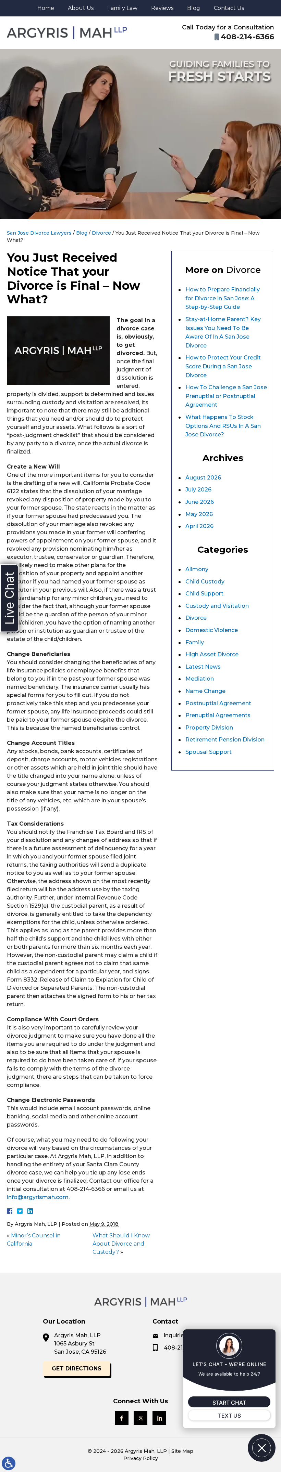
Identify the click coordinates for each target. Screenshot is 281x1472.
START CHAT (229, 1402)
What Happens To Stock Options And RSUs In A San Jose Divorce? (223, 426)
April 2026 (199, 526)
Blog (193, 8)
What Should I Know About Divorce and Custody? (121, 1243)
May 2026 (199, 514)
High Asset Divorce (212, 654)
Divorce (101, 233)
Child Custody (204, 581)
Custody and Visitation (217, 606)
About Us (81, 8)
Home (45, 8)
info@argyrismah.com (38, 1197)
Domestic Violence (211, 630)
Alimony (196, 569)
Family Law (122, 8)
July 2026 (198, 489)
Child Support (204, 593)
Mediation (199, 678)
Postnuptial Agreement (218, 703)
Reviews (162, 8)
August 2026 (203, 477)
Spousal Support (208, 752)
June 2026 (199, 502)
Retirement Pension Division (225, 739)
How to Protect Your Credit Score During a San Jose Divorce (223, 366)
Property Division (209, 727)
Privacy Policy (140, 1458)
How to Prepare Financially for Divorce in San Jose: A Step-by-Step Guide (222, 298)
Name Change (205, 691)
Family (194, 642)
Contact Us (229, 8)
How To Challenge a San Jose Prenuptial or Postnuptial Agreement (226, 396)
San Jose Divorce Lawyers (39, 233)
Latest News (203, 666)
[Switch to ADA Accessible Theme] (8, 1463)
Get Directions (76, 1368)
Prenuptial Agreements (218, 715)
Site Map (182, 1451)
